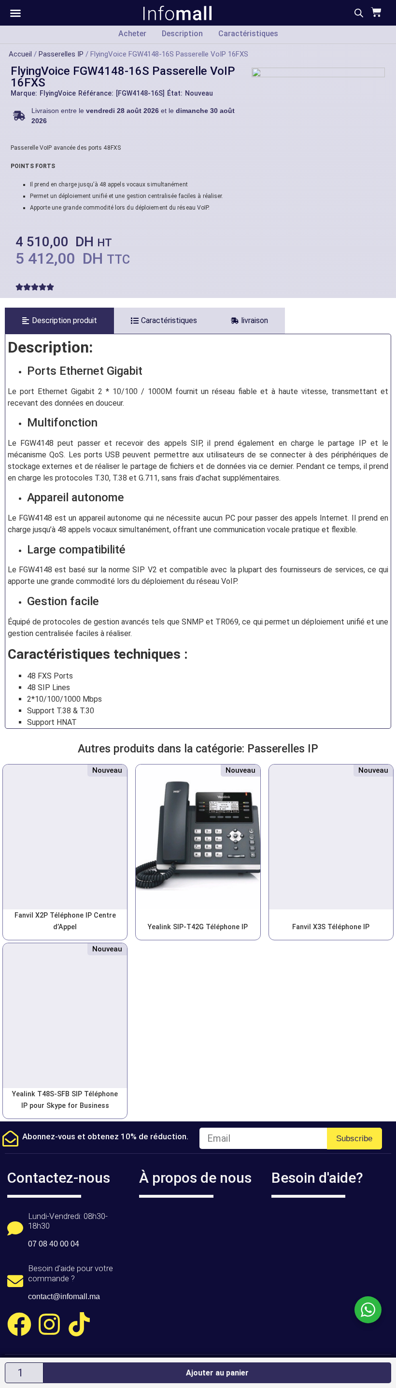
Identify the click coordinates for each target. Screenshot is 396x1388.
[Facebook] (19, 1324)
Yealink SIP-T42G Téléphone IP (198, 927)
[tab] (59, 321)
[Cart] (375, 12)
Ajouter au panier (217, 1372)
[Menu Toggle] (15, 13)
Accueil (20, 54)
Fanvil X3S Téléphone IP (330, 927)
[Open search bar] (359, 13)
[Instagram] (49, 1324)
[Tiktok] (79, 1324)
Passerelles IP (61, 54)
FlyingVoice (58, 93)
